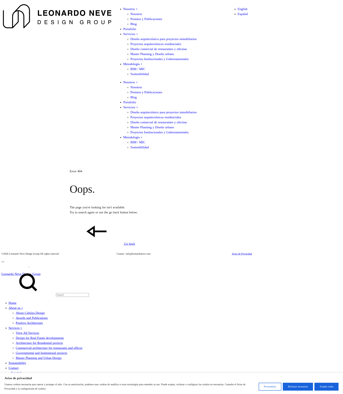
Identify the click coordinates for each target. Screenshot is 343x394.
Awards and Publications (32, 318)
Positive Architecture (29, 323)
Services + (15, 328)
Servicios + (130, 34)
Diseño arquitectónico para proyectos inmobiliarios (163, 39)
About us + (16, 308)
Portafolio (129, 29)
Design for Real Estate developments (40, 338)
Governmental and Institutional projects (41, 353)
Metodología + (132, 64)
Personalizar (270, 386)
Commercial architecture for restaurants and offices (49, 348)
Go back (129, 244)
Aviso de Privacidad (242, 253)
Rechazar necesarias (298, 386)
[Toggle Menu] (2, 261)
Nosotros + (130, 9)
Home (12, 303)
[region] (171, 383)
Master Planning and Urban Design (38, 358)
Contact (14, 368)
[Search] (45, 294)
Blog (133, 24)
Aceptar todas (326, 386)
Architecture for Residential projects (39, 343)
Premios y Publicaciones (146, 19)
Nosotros (136, 14)
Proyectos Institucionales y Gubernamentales (159, 59)
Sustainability (17, 363)
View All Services (27, 333)
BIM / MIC (137, 69)
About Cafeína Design (30, 313)
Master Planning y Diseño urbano (152, 54)
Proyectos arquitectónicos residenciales (155, 44)
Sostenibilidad (139, 74)
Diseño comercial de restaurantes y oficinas (158, 49)
